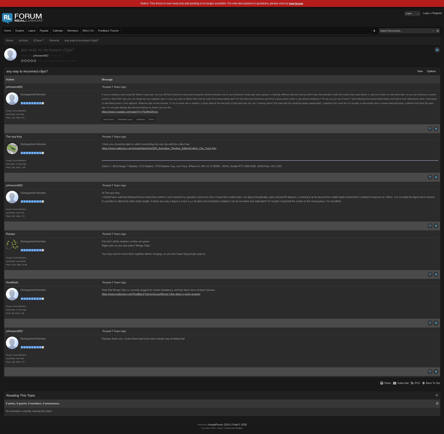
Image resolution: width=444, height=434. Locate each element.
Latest (31, 30)
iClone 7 (38, 40)
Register (437, 13)
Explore (19, 30)
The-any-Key (14, 136)
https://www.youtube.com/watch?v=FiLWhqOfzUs (130, 111)
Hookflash (12, 282)
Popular (44, 30)
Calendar (58, 30)
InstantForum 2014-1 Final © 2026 (227, 424)
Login (426, 13)
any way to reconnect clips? (82, 40)
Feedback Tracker (108, 30)
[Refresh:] (437, 403)
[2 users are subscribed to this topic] (437, 50)
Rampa (10, 233)
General (54, 40)
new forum (296, 3)
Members (72, 30)
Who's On (88, 30)
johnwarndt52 (40, 55)
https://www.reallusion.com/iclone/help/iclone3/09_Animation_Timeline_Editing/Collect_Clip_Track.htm (159, 148)
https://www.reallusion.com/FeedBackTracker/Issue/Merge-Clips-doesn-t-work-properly (151, 294)
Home (7, 30)
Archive (23, 40)
